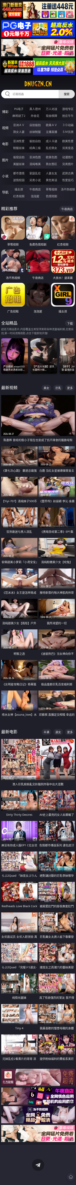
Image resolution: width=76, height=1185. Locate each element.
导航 (5, 192)
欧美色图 (51, 157)
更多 (70, 388)
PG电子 (19, 109)
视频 (5, 128)
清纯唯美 (35, 164)
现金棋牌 (51, 116)
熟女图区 (51, 164)
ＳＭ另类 (68, 132)
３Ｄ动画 (68, 125)
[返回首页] (71, 1177)
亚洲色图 (35, 157)
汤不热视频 (68, 189)
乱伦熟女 (51, 148)
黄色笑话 (51, 180)
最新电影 (9, 732)
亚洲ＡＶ (19, 125)
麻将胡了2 (18, 116)
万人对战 (51, 109)
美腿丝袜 (19, 164)
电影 (5, 144)
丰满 (46, 732)
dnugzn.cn (38, 84)
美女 (46, 388)
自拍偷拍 (35, 125)
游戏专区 (68, 109)
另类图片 (68, 164)
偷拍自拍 (35, 141)
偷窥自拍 (19, 157)
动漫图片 (68, 157)
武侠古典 (68, 173)
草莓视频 (51, 189)
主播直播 (51, 132)
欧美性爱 (68, 141)
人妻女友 (51, 173)
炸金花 (35, 116)
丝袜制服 (35, 132)
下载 (70, 323)
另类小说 (35, 180)
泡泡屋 (35, 196)
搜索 (67, 94)
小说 (5, 176)
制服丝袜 (19, 148)
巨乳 (58, 388)
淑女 (58, 732)
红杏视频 (19, 196)
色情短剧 (51, 196)
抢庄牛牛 (68, 116)
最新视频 (9, 387)
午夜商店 (35, 189)
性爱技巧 (68, 180)
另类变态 (68, 148)
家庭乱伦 (35, 173)
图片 (5, 160)
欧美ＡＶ (51, 125)
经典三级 (35, 148)
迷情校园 (19, 180)
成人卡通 (51, 141)
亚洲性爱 (19, 141)
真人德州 (35, 109)
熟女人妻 (19, 132)
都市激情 (19, 173)
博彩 (5, 112)
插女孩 (19, 189)
